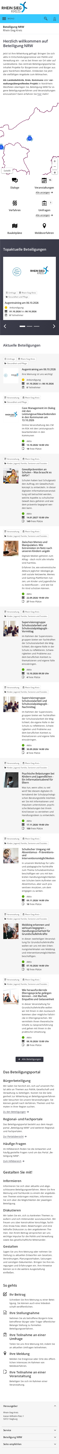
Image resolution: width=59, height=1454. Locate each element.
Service (7, 1430)
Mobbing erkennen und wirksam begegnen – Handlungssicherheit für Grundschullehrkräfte (36, 929)
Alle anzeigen (43, 192)
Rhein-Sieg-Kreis (10, 1412)
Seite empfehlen (12, 1444)
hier (39, 93)
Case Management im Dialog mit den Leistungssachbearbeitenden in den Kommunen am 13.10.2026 (39, 414)
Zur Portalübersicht (13, 1136)
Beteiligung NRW (13, 27)
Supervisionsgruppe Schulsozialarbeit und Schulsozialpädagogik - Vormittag (35, 627)
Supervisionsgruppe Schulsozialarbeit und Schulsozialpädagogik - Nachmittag (35, 702)
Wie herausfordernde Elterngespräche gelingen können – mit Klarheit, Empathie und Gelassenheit (38, 995)
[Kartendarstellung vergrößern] (54, 161)
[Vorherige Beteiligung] (5, 326)
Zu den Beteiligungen (14, 1111)
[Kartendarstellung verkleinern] (54, 166)
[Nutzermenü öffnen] (54, 18)
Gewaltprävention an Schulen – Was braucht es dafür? (37, 472)
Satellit (7, 170)
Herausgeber (10, 1406)
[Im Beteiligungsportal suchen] (45, 18)
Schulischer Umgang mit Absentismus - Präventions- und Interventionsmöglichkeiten (38, 854)
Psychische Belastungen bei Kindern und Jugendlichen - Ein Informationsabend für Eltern (38, 778)
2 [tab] (29, 326)
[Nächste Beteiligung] (54, 326)
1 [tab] (22, 326)
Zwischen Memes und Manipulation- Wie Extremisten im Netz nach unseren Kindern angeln (37, 547)
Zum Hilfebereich (12, 1161)
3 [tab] (36, 326)
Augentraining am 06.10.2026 (22, 302)
